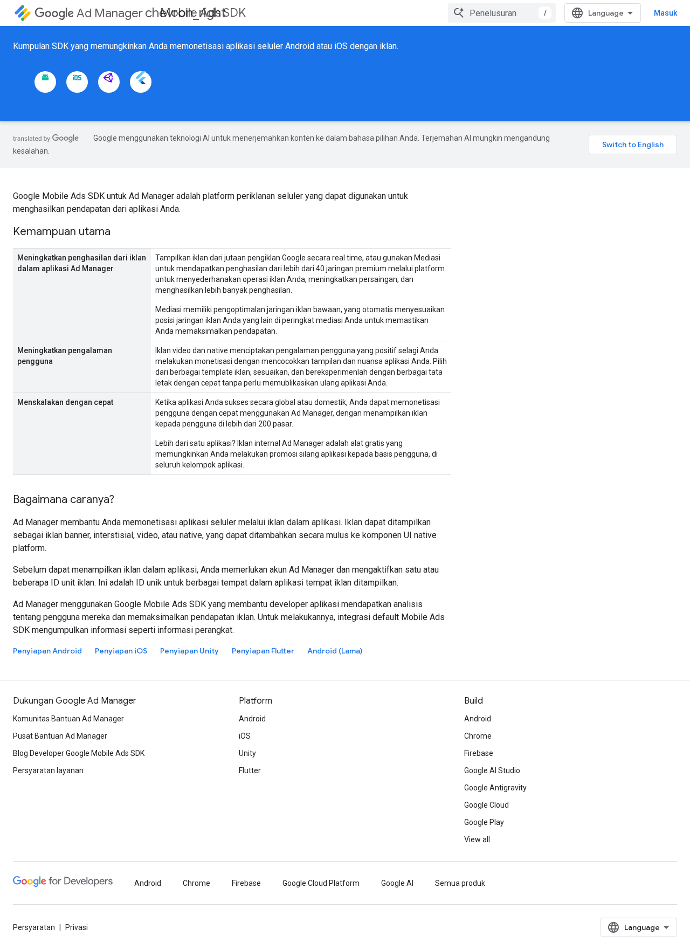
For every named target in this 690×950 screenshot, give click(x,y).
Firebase (478, 753)
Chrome (478, 736)
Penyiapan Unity (189, 651)
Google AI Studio (492, 770)
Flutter (250, 770)
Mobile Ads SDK (203, 12)
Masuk (665, 13)
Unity (247, 753)
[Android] (45, 82)
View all (477, 839)
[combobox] (502, 13)
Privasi (76, 927)
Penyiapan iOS (121, 651)
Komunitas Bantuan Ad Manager (68, 718)
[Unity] (109, 82)
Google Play (484, 822)
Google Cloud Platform (321, 883)
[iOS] (77, 82)
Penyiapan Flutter (263, 651)
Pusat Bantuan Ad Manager (60, 736)
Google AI (397, 883)
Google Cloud (486, 805)
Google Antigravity (495, 787)
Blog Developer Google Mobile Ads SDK (78, 753)
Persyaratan (34, 927)
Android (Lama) (334, 651)
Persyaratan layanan (48, 770)
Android (252, 718)
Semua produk (460, 883)
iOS (245, 736)
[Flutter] (140, 82)
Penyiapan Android (47, 651)
